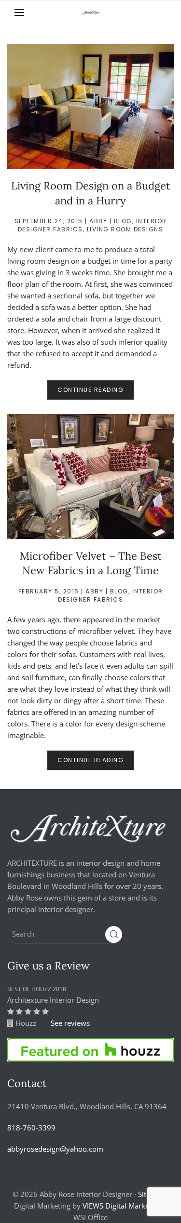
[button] (19, 12)
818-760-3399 (31, 1127)
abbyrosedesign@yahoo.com (55, 1149)
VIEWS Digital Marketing (122, 1205)
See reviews (70, 1023)
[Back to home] (90, 12)
